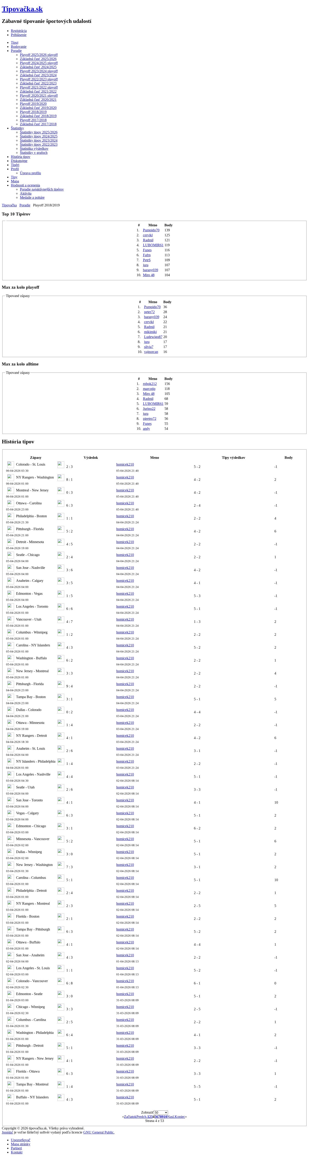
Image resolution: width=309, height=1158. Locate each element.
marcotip (149, 389)
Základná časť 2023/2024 (38, 75)
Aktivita (25, 193)
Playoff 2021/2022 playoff (39, 87)
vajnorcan (151, 352)
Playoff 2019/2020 (33, 104)
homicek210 (125, 464)
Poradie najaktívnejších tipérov (42, 189)
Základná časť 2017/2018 (38, 124)
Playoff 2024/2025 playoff (39, 63)
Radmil (148, 240)
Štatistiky (17, 128)
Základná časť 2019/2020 (38, 108)
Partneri (16, 1148)
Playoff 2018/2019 (33, 112)
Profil (15, 169)
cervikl (148, 235)
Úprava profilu (30, 173)
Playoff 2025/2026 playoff (39, 55)
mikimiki (150, 332)
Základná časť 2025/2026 (38, 59)
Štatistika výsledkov (34, 148)
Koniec (180, 1117)
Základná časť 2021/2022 (38, 91)
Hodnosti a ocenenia (25, 185)
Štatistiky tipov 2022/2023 (38, 144)
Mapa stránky (20, 1144)
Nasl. (171, 1117)
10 (165, 1117)
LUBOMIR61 (153, 245)
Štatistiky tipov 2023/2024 (38, 140)
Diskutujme (19, 161)
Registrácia (19, 31)
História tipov (20, 157)
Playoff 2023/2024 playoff (39, 71)
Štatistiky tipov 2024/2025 (38, 136)
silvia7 (148, 347)
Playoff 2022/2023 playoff (39, 79)
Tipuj (14, 42)
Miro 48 (148, 275)
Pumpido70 (151, 230)
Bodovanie (18, 46)
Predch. (141, 1117)
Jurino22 (149, 409)
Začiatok (130, 1117)
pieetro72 (149, 419)
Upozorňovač (20, 1140)
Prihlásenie (18, 35)
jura (145, 265)
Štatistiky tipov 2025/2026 (38, 132)
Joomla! (7, 1132)
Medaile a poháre (32, 197)
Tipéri (15, 165)
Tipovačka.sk (22, 9)
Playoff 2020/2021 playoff (39, 95)
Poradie (16, 51)
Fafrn (147, 255)
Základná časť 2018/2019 (38, 116)
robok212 (150, 384)
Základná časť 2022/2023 (38, 83)
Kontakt (16, 1152)
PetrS (147, 260)
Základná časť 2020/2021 (38, 100)
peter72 (149, 312)
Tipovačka (9, 205)
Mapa (15, 181)
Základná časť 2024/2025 (38, 67)
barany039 (150, 270)
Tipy (14, 177)
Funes (147, 250)
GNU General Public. (98, 1132)
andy (146, 428)
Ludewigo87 (153, 337)
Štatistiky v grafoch (34, 153)
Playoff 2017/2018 (33, 120)
